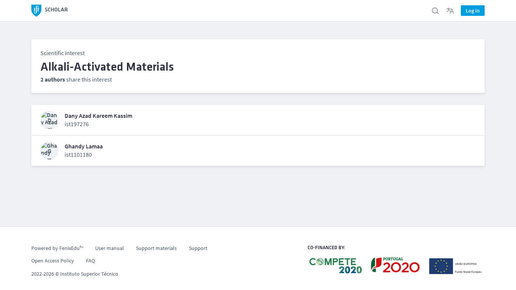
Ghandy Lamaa (84, 146)
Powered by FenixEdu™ (57, 248)
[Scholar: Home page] (49, 11)
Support (198, 248)
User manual (109, 248)
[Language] (450, 10)
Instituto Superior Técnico (89, 273)
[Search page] (435, 10)
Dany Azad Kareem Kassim (98, 115)
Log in (473, 10)
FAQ (90, 260)
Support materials (156, 248)
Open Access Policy (52, 260)
